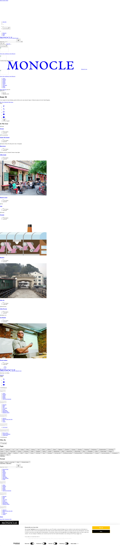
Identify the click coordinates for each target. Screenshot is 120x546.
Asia (1, 206)
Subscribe (4, 21)
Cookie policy (5, 435)
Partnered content (5, 412)
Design (3, 81)
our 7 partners (31, 529)
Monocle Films (5, 478)
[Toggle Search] (2, 43)
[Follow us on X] (3, 380)
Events (3, 87)
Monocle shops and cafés (7, 419)
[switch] (44, 544)
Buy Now (2, 102)
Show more (2, 456)
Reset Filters (2, 463)
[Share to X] (3, 109)
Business (4, 79)
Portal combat (3, 360)
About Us (4, 509)
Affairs (3, 78)
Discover (2, 402)
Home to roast (3, 197)
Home (1, 89)
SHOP (3, 86)
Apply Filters (8, 463)
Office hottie (3, 155)
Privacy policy (5, 432)
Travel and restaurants (6, 399)
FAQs (3, 420)
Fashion (4, 83)
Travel (3, 84)
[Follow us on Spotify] (3, 382)
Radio (3, 34)
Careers (4, 421)
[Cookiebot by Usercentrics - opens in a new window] (16, 544)
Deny (101, 531)
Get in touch (4, 427)
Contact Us (2, 425)
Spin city (2, 300)
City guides (4, 85)
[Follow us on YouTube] (3, 385)
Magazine (4, 33)
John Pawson (3, 309)
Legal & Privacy (3, 430)
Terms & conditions (6, 434)
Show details (73, 543)
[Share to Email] (3, 118)
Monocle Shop (5, 469)
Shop (3, 35)
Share (1, 376)
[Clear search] (18, 40)
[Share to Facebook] (3, 107)
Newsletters (4, 410)
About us (4, 418)
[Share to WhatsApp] (3, 112)
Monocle (2, 507)
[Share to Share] (4, 120)
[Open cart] (3, 26)
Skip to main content (4, 0)
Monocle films (5, 411)
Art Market (3, 317)
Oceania (2, 215)
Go (21, 41)
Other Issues (10, 102)
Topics (1, 391)
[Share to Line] (3, 115)
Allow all (101, 527)
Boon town (3, 146)
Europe (2, 128)
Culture (3, 80)
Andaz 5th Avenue (4, 137)
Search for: (2, 41)
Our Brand (2, 416)
